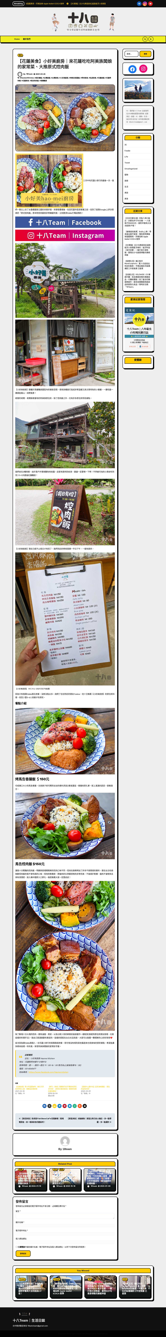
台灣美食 (55, 78)
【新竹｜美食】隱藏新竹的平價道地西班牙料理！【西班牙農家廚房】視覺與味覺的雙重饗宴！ (62, 1089)
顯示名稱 (20, 1222)
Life (126, 157)
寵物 (126, 175)
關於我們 (26, 39)
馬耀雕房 (44, 81)
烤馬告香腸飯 (75, 78)
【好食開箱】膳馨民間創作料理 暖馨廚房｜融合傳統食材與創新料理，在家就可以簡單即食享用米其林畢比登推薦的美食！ (30, 1178)
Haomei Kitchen (27, 78)
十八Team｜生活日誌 (29, 1320)
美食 (20, 55)
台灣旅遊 (47, 78)
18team (29, 74)
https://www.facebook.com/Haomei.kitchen (48, 1072)
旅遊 (126, 181)
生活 (55, 1169)
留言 (18, 1211)
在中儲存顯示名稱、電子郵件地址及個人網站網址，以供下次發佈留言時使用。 (52, 1247)
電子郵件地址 (22, 1231)
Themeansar (102, 1334)
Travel (127, 163)
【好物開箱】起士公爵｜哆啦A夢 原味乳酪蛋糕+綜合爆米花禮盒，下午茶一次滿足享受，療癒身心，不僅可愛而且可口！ (64, 1178)
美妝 (126, 193)
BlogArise (90, 1334)
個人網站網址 (21, 1239)
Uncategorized (131, 169)
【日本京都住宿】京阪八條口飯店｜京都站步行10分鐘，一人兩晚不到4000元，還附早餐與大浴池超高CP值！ (30, 1289)
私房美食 (93, 78)
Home (17, 39)
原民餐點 (39, 78)
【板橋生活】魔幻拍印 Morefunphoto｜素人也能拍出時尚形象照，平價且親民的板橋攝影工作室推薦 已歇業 (134, 1289)
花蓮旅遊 (101, 78)
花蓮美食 (26, 81)
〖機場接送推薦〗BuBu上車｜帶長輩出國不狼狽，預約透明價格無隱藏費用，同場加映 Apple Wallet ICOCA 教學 (65, 1289)
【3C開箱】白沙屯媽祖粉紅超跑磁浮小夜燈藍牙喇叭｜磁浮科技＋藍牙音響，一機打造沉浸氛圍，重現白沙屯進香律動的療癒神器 (138, 250)
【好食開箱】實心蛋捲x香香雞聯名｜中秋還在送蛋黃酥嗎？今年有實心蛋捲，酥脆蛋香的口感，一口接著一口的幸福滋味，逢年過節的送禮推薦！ (99, 1177)
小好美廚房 (64, 78)
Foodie (127, 151)
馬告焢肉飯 (35, 81)
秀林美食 (85, 78)
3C (126, 145)
